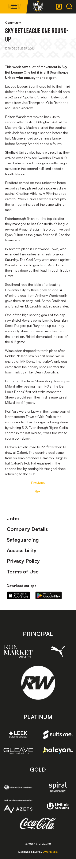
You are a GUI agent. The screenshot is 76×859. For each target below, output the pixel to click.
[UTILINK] (58, 806)
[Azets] (18, 806)
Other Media (50, 851)
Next (38, 491)
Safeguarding (23, 540)
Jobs (13, 518)
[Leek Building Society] (18, 734)
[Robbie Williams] (38, 682)
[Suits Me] (58, 734)
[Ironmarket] (18, 651)
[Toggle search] (69, 6)
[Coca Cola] (38, 824)
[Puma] (58, 651)
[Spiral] (58, 787)
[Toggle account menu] (58, 6)
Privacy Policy (23, 561)
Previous (38, 483)
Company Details (27, 529)
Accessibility (22, 550)
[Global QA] (18, 787)
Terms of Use (23, 571)
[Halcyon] (58, 750)
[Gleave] (18, 750)
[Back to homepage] (38, 6)
